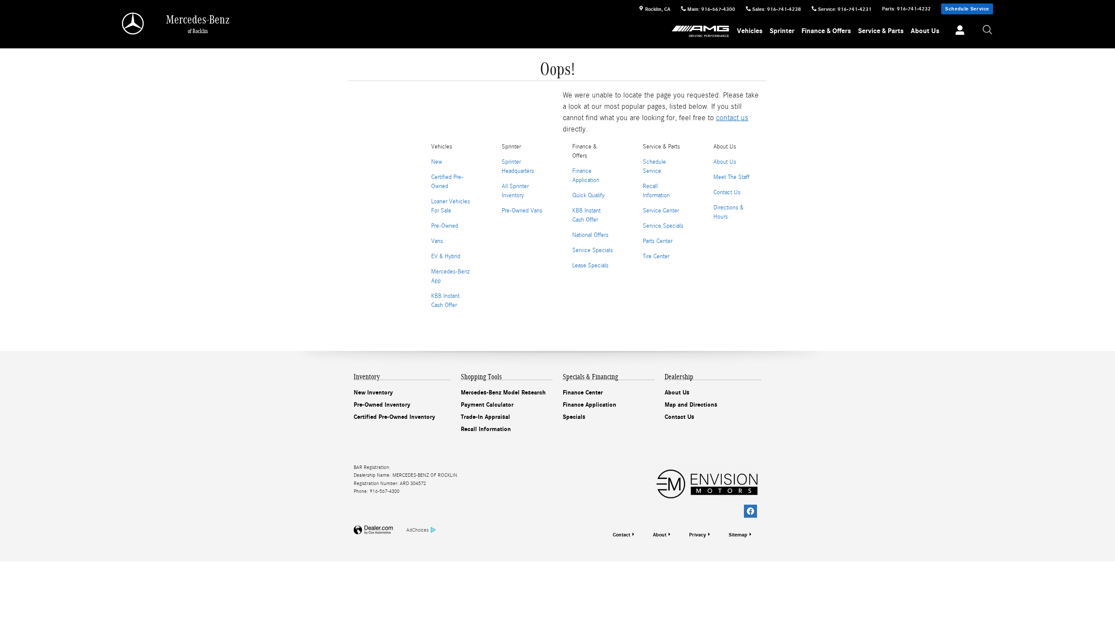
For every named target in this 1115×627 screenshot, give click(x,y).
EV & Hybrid (445, 256)
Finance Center (583, 392)
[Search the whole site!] (988, 30)
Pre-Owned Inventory (382, 404)
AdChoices (417, 530)
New (436, 161)
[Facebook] (750, 511)
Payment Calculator (487, 404)
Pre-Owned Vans (522, 210)
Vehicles (750, 31)
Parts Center (657, 241)
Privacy (697, 535)
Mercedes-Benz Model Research (503, 392)
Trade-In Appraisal (485, 417)
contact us (732, 118)
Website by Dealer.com (373, 530)
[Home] (133, 23)
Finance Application (589, 404)
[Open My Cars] (957, 31)
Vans (437, 241)
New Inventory (373, 392)
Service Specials (592, 250)
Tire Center (656, 256)
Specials (574, 417)
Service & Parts (881, 31)
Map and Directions (691, 404)
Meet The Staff (731, 177)
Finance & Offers (826, 31)
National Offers (590, 235)
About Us (925, 31)
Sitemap (738, 535)
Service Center (661, 210)
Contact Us (726, 192)
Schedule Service (967, 9)
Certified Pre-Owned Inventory (394, 417)
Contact (621, 535)
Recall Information (486, 429)
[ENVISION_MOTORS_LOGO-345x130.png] (707, 482)
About (659, 535)
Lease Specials (590, 265)
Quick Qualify (588, 195)
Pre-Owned (444, 225)
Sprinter (782, 31)
